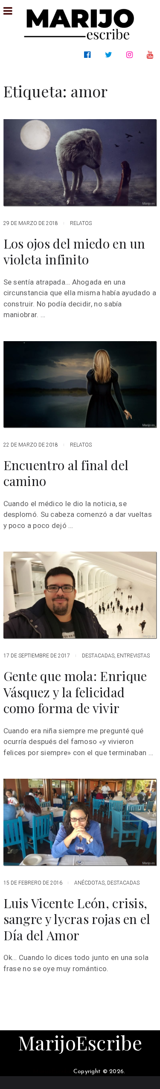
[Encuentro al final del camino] (80, 384)
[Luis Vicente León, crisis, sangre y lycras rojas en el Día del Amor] (80, 822)
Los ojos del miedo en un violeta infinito (74, 252)
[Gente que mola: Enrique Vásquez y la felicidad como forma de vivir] (80, 595)
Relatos (81, 223)
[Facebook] (89, 55)
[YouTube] (152, 55)
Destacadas (98, 656)
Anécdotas (89, 883)
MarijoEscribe (80, 1042)
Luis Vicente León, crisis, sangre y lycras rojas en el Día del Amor (77, 919)
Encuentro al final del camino (66, 473)
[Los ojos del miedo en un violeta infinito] (80, 163)
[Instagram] (131, 55)
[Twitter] (110, 55)
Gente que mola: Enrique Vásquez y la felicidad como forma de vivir (75, 692)
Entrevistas (133, 656)
